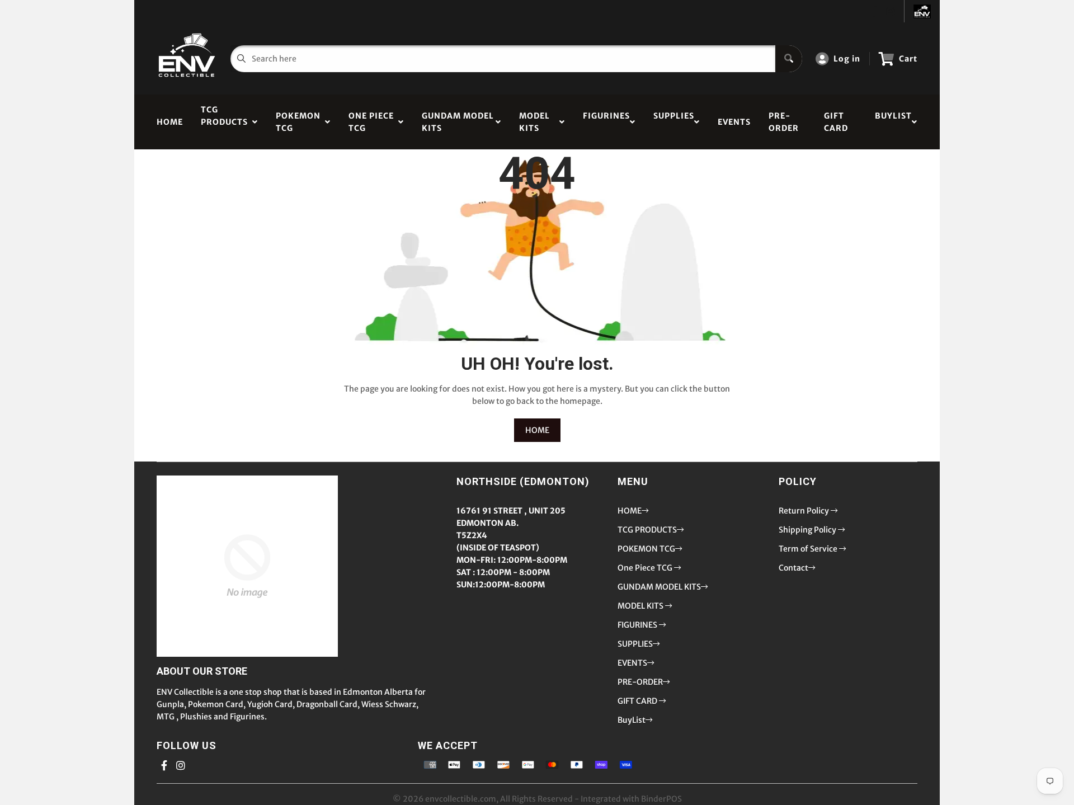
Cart (908, 59)
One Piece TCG (371, 122)
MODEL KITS (534, 122)
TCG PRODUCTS (224, 122)
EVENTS (734, 122)
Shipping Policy (808, 530)
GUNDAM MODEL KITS (458, 122)
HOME (170, 122)
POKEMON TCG (298, 122)
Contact (793, 568)
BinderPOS (661, 799)
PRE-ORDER (784, 122)
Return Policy (805, 511)
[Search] (788, 58)
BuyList (893, 122)
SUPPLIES (673, 122)
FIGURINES (606, 122)
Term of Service (809, 549)
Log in (846, 59)
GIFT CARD (836, 122)
